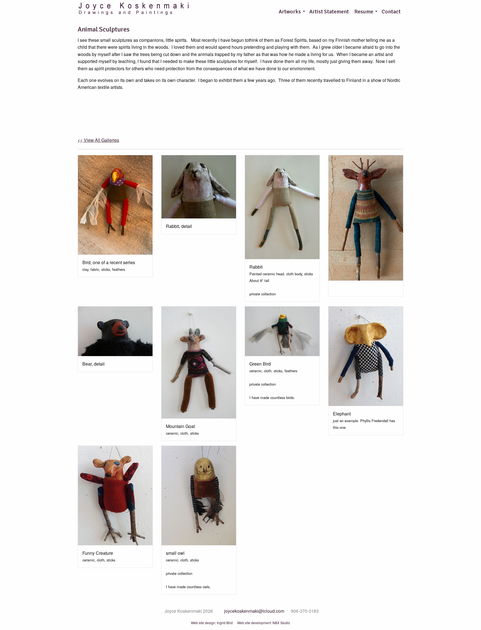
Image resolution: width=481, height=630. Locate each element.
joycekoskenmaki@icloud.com (254, 611)
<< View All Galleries (98, 140)
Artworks (290, 11)
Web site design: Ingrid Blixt (212, 622)
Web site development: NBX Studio (263, 622)
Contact (391, 11)
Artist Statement (329, 11)
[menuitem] (291, 11)
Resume (363, 11)
